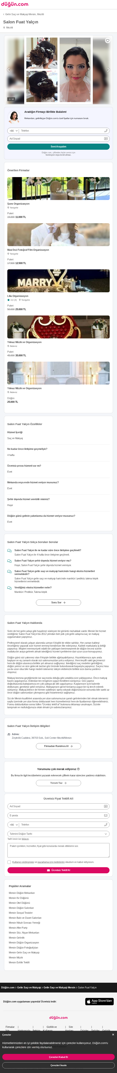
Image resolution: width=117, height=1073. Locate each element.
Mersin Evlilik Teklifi (19, 962)
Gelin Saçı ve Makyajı (29, 987)
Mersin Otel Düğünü (19, 903)
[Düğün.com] (14, 4)
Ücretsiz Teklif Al (60, 870)
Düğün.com (7, 987)
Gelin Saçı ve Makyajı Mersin (59, 987)
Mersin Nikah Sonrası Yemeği (24, 922)
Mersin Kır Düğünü (19, 898)
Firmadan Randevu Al (56, 746)
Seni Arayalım (58, 146)
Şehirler (95, 1030)
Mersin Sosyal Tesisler (21, 913)
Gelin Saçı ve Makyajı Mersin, (20, 14)
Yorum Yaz (56, 783)
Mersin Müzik (16, 957)
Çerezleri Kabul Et (58, 1057)
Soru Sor (56, 602)
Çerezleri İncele (59, 1065)
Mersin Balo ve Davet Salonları (25, 918)
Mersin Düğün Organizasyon (24, 942)
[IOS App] (99, 1001)
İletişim (36, 1030)
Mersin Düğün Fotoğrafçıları (23, 947)
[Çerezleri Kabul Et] (113, 1034)
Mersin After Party (18, 927)
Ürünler (84, 1030)
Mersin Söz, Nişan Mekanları (24, 932)
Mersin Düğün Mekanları (22, 893)
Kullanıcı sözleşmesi (23, 862)
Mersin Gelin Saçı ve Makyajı (24, 952)
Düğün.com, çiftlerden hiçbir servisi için (58, 154)
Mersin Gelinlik (17, 937)
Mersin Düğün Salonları (21, 908)
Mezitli (40, 14)
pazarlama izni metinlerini (51, 862)
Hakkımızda (24, 1030)
